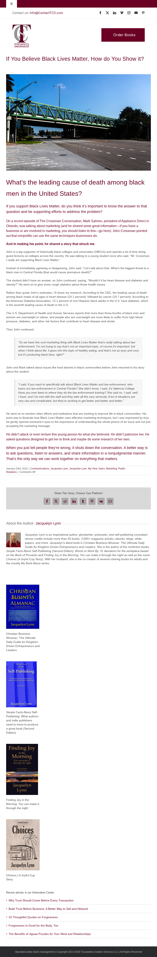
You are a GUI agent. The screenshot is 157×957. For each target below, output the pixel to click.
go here (104, 231)
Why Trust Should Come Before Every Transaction (41, 900)
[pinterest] (143, 12)
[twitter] (107, 12)
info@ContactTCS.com (46, 13)
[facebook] (100, 12)
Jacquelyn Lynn (59, 468)
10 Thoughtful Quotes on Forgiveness (33, 917)
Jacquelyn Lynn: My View (83, 468)
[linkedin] (114, 12)
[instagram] (128, 12)
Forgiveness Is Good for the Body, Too (33, 925)
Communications (39, 468)
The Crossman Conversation (60, 221)
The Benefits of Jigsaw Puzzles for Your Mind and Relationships (50, 934)
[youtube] (136, 12)
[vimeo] (121, 12)
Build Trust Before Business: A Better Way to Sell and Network (48, 908)
